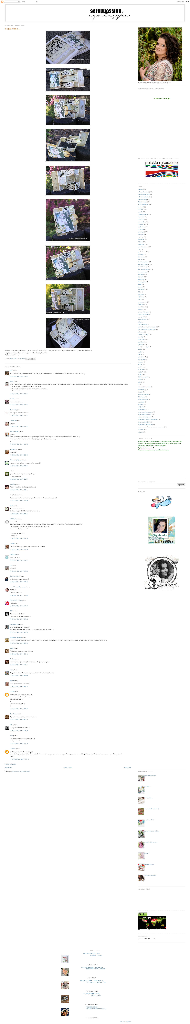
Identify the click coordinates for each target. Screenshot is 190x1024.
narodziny (141, 307)
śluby (140, 374)
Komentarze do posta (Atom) (20, 772)
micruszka (141, 297)
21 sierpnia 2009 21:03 (19, 376)
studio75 (140, 372)
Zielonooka (13, 421)
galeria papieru (142, 247)
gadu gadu (141, 244)
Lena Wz (12, 484)
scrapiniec (141, 357)
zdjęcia (140, 432)
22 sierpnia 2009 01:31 (19, 560)
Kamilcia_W (13, 449)
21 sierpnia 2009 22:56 (19, 514)
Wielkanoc (141, 397)
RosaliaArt (13, 410)
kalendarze (141, 257)
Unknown (13, 749)
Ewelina (12, 659)
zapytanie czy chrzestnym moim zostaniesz (151, 427)
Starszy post (127, 767)
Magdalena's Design (16, 600)
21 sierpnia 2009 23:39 (19, 538)
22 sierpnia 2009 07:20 (19, 571)
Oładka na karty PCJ (96, 982)
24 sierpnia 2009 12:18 (19, 686)
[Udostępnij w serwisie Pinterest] (35, 359)
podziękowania (142, 324)
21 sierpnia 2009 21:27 (19, 405)
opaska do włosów (143, 314)
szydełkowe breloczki (96, 1009)
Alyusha (12, 681)
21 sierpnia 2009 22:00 (19, 455)
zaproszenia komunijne (145, 412)
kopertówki (141, 279)
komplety (141, 274)
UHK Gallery (13, 519)
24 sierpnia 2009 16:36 (19, 720)
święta (140, 379)
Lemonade (141, 289)
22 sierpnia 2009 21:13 (19, 654)
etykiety (140, 237)
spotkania (141, 367)
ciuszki (140, 212)
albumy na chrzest (143, 197)
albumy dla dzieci (143, 192)
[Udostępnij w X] (30, 359)
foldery (140, 242)
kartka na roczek (149, 864)
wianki (140, 392)
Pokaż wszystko (125, 1021)
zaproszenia (141, 409)
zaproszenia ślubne (144, 422)
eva (11, 565)
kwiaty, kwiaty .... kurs (150, 842)
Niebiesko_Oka (14, 624)
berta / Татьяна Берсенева (17, 587)
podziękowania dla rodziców (146, 329)
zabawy (140, 404)
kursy (140, 284)
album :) (146, 853)
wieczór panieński (143, 394)
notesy (140, 309)
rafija (11, 471)
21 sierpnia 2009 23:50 (19, 549)
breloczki (141, 207)
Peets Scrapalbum (91, 954)
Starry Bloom (96, 955)
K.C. (11, 611)
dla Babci (141, 219)
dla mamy (141, 229)
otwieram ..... (147, 787)
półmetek (141, 332)
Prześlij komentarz (10, 764)
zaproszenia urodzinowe (145, 424)
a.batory (12, 691)
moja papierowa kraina (92, 967)
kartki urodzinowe (143, 269)
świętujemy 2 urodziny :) (151, 809)
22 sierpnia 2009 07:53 (19, 582)
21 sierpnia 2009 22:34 (19, 479)
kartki (140, 259)
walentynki (141, 389)
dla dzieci (141, 224)
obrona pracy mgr (143, 312)
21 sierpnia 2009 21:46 (19, 444)
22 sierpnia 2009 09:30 (19, 606)
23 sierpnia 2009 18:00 (19, 676)
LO (139, 292)
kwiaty (140, 287)
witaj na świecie (143, 399)
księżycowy (96, 995)
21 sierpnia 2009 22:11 (19, 466)
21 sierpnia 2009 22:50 (19, 501)
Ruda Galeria (14, 714)
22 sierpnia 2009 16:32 (19, 619)
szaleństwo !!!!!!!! (149, 820)
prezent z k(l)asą (143, 334)
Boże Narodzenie (143, 204)
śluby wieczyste (143, 377)
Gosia (11, 670)
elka (11, 370)
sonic (11, 736)
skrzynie (140, 362)
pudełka (140, 344)
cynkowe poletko (91, 994)
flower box (141, 239)
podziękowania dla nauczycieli (147, 327)
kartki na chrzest (143, 264)
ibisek (11, 506)
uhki (139, 382)
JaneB (11, 648)
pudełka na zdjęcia (143, 347)
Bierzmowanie (142, 202)
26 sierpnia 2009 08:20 (19, 730)
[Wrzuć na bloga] (28, 359)
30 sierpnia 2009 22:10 (19, 744)
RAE (139, 349)
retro (139, 354)
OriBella (12, 543)
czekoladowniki (143, 214)
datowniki (141, 217)
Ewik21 (12, 399)
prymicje (140, 337)
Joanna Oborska (14, 431)
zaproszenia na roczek (144, 417)
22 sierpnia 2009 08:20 (19, 595)
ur (138, 384)
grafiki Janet (141, 252)
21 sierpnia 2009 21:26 (19, 394)
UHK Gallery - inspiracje (91, 980)
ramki (140, 352)
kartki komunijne (143, 262)
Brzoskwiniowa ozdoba (96, 969)
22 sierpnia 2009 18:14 (19, 632)
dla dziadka (141, 222)
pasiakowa (13, 554)
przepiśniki (141, 339)
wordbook (141, 402)
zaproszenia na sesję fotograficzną (148, 419)
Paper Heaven (142, 319)
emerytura (141, 234)
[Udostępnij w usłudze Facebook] (32, 359)
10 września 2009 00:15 (19, 759)
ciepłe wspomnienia (150, 875)
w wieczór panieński (144, 387)
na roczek (141, 304)
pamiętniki (141, 317)
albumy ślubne (142, 199)
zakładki (140, 407)
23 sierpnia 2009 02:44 (19, 665)
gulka (11, 725)
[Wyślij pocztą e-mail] (26, 359)
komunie (140, 277)
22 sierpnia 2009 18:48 (19, 643)
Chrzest (140, 209)
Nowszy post (8, 767)
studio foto (141, 369)
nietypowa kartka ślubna (151, 831)
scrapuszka (141, 359)
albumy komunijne (144, 194)
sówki (140, 364)
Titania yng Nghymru (16, 460)
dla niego (141, 232)
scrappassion (92, 1007)
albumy (140, 189)
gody (139, 249)
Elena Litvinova (14, 576)
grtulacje (140, 254)
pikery (140, 322)
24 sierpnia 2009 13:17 (19, 709)
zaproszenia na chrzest (145, 414)
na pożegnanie (142, 302)
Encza (11, 381)
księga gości (142, 282)
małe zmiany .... (148, 798)
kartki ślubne (142, 267)
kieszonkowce (142, 272)
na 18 (140, 299)
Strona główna (68, 767)
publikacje (141, 342)
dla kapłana (141, 227)
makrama (141, 294)
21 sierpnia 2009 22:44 (19, 490)
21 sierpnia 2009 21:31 (19, 415)
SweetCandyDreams (16, 637)
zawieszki (141, 429)
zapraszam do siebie (150, 776)
